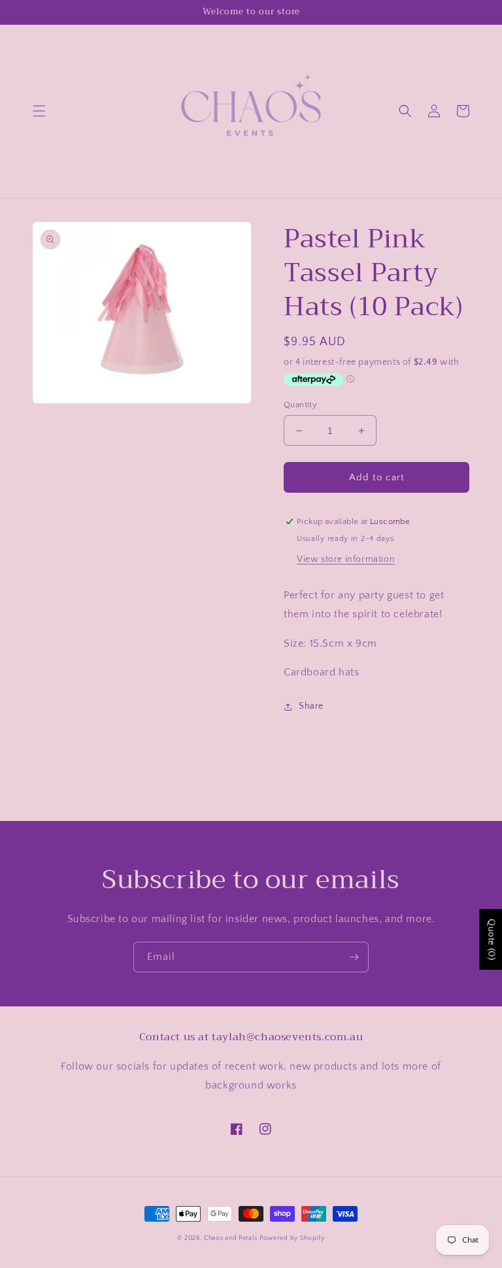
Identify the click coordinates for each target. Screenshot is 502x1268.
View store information (346, 559)
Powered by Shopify (292, 1238)
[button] (39, 111)
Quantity (300, 404)
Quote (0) (491, 939)
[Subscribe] (353, 957)
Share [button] (311, 706)
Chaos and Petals (230, 1238)
